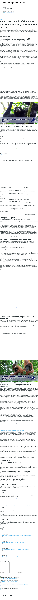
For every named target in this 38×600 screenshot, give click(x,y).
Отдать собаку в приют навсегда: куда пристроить (9, 589)
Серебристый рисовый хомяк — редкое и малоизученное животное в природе (16, 535)
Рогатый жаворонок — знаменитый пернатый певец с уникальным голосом (15, 154)
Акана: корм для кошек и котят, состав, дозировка (9, 578)
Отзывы (4, 17)
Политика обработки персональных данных (28, 598)
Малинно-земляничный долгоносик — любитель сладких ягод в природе (15, 549)
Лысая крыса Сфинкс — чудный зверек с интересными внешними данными (14, 584)
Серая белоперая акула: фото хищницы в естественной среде (12, 430)
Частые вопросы (11, 17)
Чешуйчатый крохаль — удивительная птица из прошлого (13, 542)
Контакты (17, 17)
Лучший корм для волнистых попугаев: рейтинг (8, 581)
